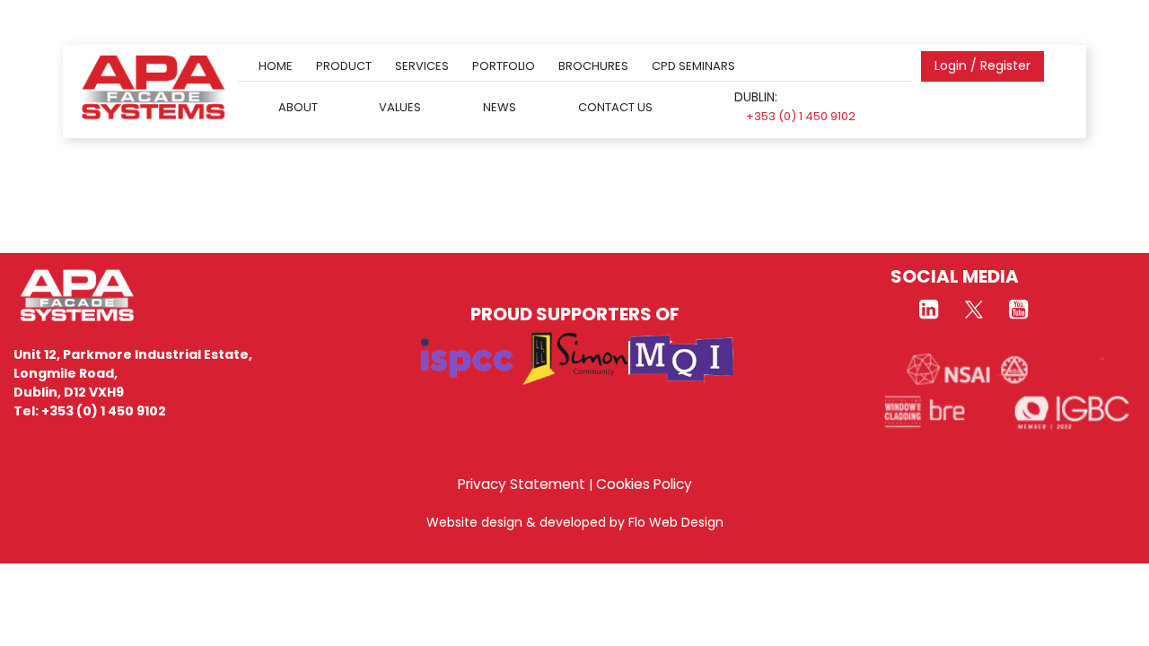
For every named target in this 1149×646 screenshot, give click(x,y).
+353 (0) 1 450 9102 (800, 116)
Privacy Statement (521, 484)
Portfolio (503, 65)
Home (276, 65)
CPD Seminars (693, 65)
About (298, 106)
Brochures (593, 65)
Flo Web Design (676, 522)
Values (400, 106)
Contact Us (615, 106)
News (499, 106)
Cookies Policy (644, 484)
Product (344, 65)
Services (422, 65)
